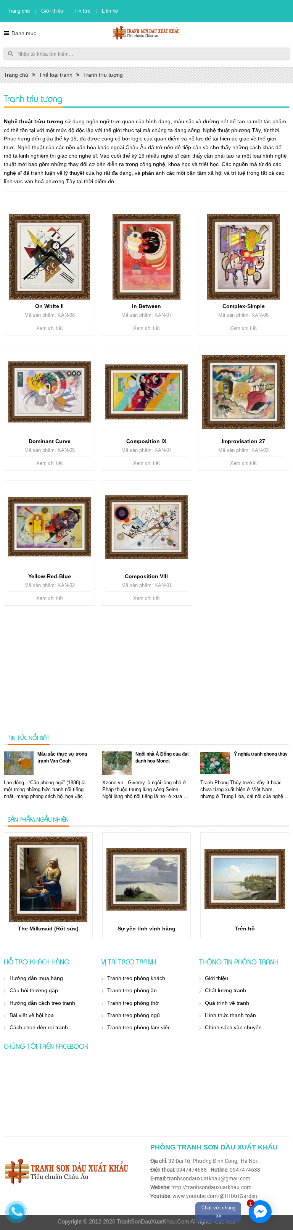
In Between (146, 306)
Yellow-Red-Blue (49, 576)
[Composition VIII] (146, 527)
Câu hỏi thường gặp (34, 990)
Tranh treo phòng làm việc (139, 1027)
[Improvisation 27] (243, 392)
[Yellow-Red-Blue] (49, 527)
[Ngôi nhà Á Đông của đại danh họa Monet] (117, 763)
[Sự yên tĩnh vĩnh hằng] (146, 879)
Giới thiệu (52, 11)
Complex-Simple (243, 306)
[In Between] (146, 257)
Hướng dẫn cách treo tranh (42, 1003)
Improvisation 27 (243, 441)
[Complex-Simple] (243, 257)
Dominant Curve (50, 441)
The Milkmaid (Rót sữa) (48, 928)
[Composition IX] (146, 392)
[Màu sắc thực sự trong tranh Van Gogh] (19, 763)
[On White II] (49, 257)
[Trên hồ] (244, 879)
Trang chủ (19, 11)
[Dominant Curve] (49, 392)
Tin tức (82, 11)
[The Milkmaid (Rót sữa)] (48, 879)
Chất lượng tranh (225, 990)
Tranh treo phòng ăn (132, 990)
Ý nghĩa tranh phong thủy (261, 754)
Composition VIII (146, 576)
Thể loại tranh (55, 75)
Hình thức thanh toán (230, 1015)
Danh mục (23, 33)
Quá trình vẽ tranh (227, 1003)
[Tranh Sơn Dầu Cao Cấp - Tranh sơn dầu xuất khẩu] (146, 32)
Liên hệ (110, 11)
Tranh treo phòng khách (136, 978)
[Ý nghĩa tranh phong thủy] (215, 763)
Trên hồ (245, 928)
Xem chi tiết (49, 328)
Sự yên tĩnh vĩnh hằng (146, 928)
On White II (49, 306)
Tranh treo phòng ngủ (133, 1015)
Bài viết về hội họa (32, 1015)
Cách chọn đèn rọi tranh (39, 1027)
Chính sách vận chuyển (233, 1027)
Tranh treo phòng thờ (133, 1003)
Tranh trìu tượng (103, 75)
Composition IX (146, 441)
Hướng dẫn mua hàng (36, 978)
